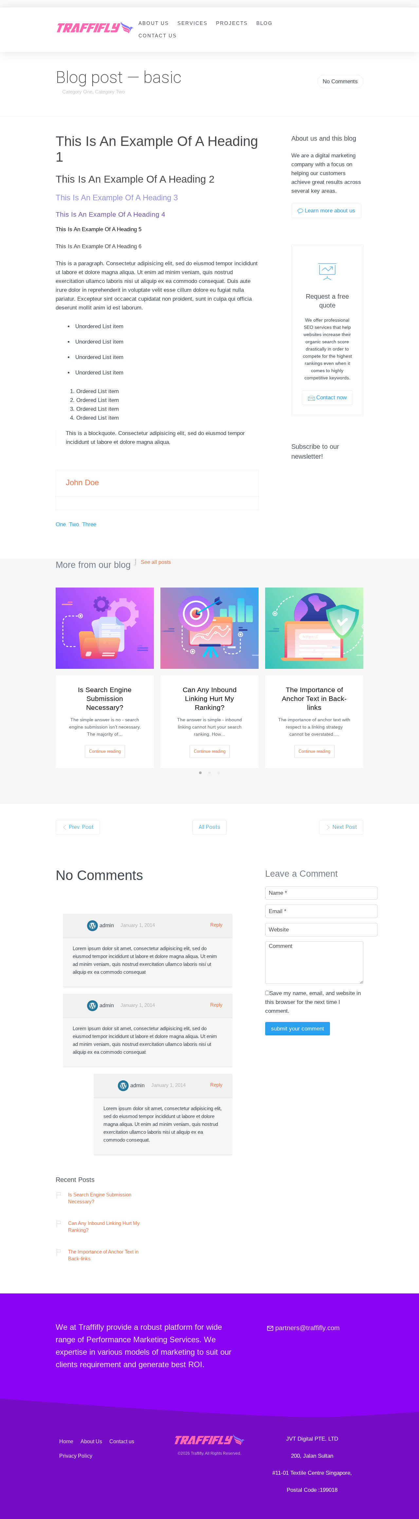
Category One (77, 91)
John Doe (82, 482)
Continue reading (105, 751)
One (61, 524)
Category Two (110, 91)
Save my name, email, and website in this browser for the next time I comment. (313, 1002)
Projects (232, 23)
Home (66, 1441)
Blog (264, 23)
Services (192, 23)
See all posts (156, 562)
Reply (216, 925)
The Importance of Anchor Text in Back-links (314, 698)
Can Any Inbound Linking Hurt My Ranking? (210, 698)
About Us (153, 23)
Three (89, 524)
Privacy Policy (75, 1456)
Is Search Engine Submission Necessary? (105, 698)
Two (74, 524)
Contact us (157, 35)
